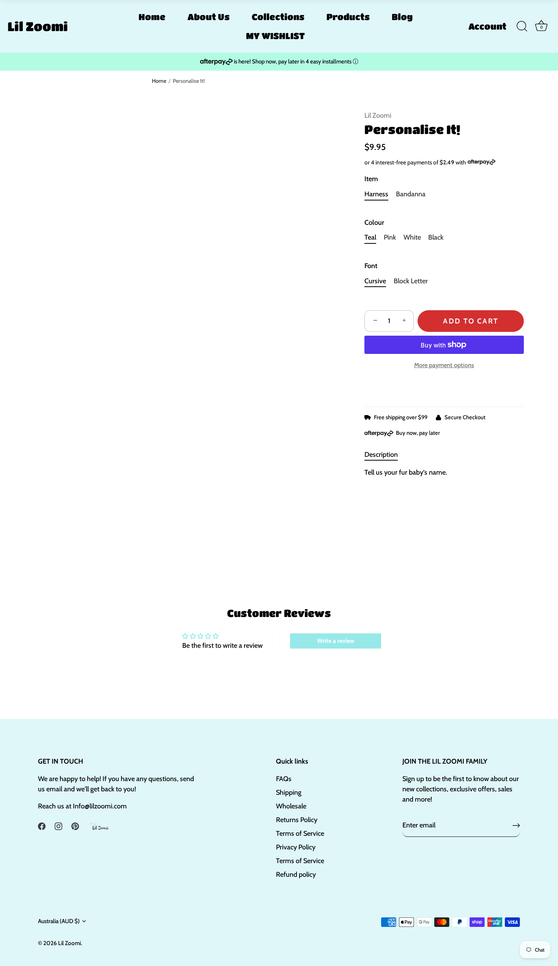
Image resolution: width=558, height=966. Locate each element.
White (412, 238)
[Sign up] (516, 825)
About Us (209, 17)
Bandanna (411, 194)
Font (370, 266)
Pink (390, 238)
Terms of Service (300, 833)
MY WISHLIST (275, 36)
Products (348, 17)
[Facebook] (42, 825)
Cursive (375, 281)
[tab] (384, 455)
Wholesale (291, 806)
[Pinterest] (75, 825)
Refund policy (296, 874)
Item (371, 179)
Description (381, 454)
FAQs (284, 779)
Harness (376, 194)
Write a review (336, 640)
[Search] (522, 26)
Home (152, 17)
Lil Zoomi (38, 26)
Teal (370, 238)
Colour (374, 223)
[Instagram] (58, 825)
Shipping (288, 792)
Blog (402, 17)
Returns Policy (296, 820)
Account (487, 26)
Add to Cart (470, 321)
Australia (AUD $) (59, 921)
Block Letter (411, 281)
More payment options (444, 365)
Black (435, 238)
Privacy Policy (295, 847)
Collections (278, 17)
